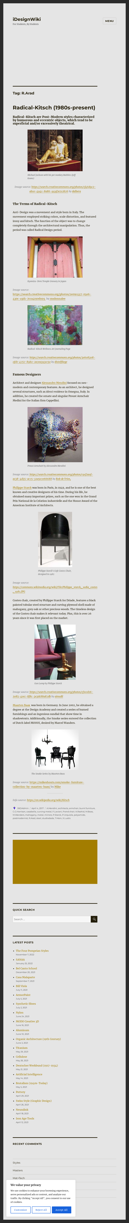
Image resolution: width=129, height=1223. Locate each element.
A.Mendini (52, 808)
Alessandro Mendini (54, 382)
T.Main (58, 818)
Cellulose (21, 1056)
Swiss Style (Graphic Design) (34, 1100)
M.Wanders (18, 815)
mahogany (30, 815)
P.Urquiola (67, 815)
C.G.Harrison (19, 811)
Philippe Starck (22, 487)
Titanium (22, 1047)
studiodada (48, 818)
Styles (16, 1162)
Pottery (20, 1092)
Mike (57, 786)
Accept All (62, 1209)
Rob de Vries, (63, 478)
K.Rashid (80, 811)
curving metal (44, 811)
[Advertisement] (65, 63)
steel (38, 818)
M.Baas (89, 811)
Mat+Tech (19, 1178)
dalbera (76, 191)
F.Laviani (57, 811)
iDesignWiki (27, 19)
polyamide (79, 815)
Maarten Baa (21, 705)
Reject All (41, 1209)
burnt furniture (87, 808)
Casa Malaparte (25, 977)
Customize (20, 1209)
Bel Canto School (26, 968)
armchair (74, 808)
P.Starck (57, 815)
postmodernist (20, 818)
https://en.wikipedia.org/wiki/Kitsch (48, 800)
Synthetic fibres (26, 1003)
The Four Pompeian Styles (32, 950)
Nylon (19, 1012)
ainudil (59, 696)
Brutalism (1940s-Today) (32, 1083)
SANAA (20, 959)
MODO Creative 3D (27, 1021)
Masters (18, 1170)
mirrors (48, 815)
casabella (31, 811)
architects (63, 808)
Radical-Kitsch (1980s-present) (54, 107)
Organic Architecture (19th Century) (38, 1039)
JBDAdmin (23, 808)
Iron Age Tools (25, 1118)
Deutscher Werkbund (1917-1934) (37, 1065)
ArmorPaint (23, 994)
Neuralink (22, 1109)
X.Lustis (66, 818)
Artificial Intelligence (29, 1074)
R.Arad (32, 818)
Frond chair (69, 811)
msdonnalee (57, 298)
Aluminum (22, 1030)
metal (40, 815)
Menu (109, 21)
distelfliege (61, 361)
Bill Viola (21, 986)
